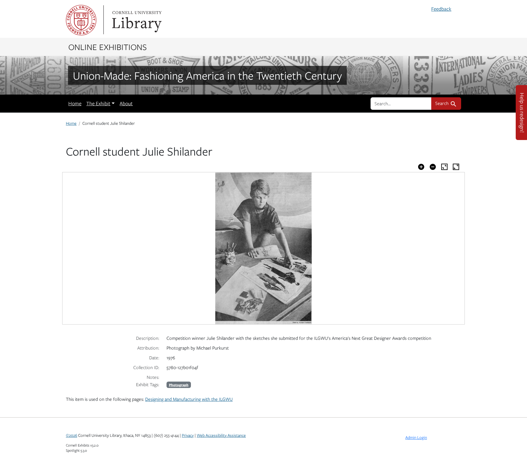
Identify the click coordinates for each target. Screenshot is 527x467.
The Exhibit (98, 103)
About (126, 103)
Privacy (188, 435)
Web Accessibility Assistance (221, 435)
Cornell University (81, 20)
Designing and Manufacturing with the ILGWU (189, 399)
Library (136, 20)
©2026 (71, 435)
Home (74, 103)
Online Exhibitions (107, 46)
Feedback (441, 8)
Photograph (178, 385)
